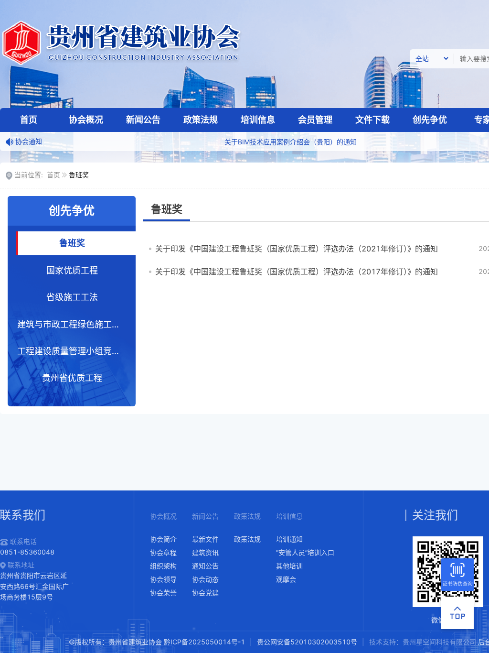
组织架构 (163, 566)
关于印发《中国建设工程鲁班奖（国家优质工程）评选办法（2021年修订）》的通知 (296, 248)
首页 (28, 120)
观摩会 (286, 579)
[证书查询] (457, 574)
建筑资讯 (205, 552)
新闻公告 (143, 120)
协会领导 (163, 579)
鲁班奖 (72, 243)
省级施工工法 (72, 297)
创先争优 (430, 120)
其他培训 (289, 566)
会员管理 (315, 120)
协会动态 (205, 579)
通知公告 (205, 566)
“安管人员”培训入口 (305, 552)
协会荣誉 (163, 592)
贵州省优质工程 (72, 378)
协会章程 (163, 552)
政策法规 (200, 120)
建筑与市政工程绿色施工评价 (73, 324)
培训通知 (289, 539)
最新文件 (205, 539)
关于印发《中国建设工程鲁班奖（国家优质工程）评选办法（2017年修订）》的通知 (296, 271)
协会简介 (163, 539)
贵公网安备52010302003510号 (307, 642)
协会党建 (205, 592)
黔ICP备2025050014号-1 (204, 642)
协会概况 (86, 120)
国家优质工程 (72, 270)
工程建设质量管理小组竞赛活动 (77, 351)
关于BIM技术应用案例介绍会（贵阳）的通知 (275, 142)
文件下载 (372, 120)
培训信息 (258, 120)
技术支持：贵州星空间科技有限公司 (422, 642)
